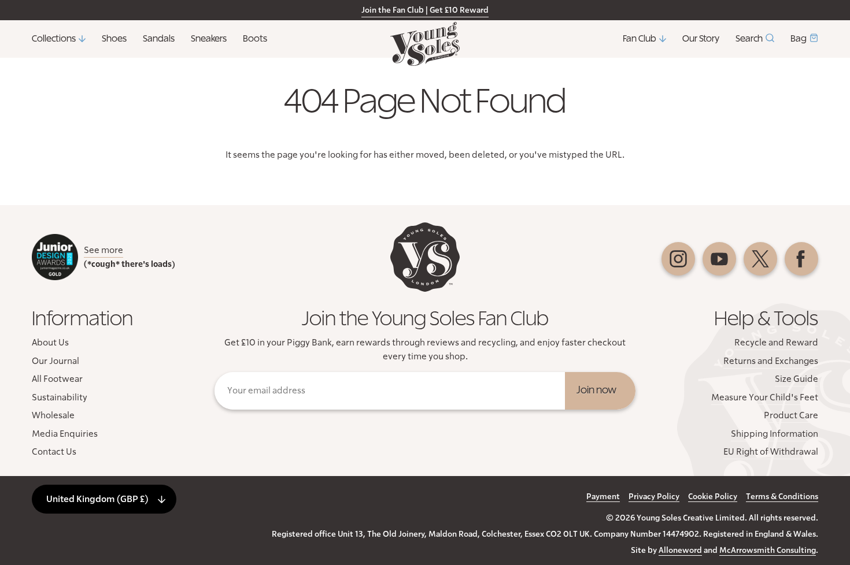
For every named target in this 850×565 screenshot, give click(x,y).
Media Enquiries (65, 433)
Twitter (760, 259)
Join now (596, 390)
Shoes (114, 38)
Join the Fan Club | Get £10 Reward (425, 10)
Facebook (801, 259)
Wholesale (53, 415)
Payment (603, 497)
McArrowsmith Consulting (767, 551)
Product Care (791, 415)
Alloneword (680, 551)
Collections (54, 38)
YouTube (719, 259)
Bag (798, 38)
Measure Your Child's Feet (764, 397)
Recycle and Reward (776, 342)
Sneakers (209, 38)
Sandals (159, 38)
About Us (50, 342)
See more (103, 250)
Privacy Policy (654, 497)
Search (749, 38)
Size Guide (796, 379)
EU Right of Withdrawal (770, 451)
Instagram (678, 259)
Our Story (700, 38)
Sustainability (59, 397)
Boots (255, 38)
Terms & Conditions (782, 497)
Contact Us (54, 451)
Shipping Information (774, 433)
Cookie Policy (712, 497)
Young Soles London (425, 44)
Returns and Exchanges (770, 361)
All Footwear (57, 379)
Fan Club (639, 38)
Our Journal (55, 361)
